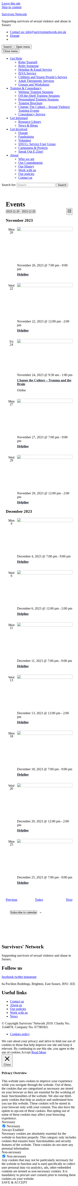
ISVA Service (27, 73)
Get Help (16, 58)
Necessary (13, 1126)
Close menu (10, 51)
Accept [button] (26, 1052)
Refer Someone (28, 66)
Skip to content (11, 7)
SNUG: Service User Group (37, 144)
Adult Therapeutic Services (36, 81)
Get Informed (19, 118)
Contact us (38, 32)
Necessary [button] (8, 1122)
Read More (38, 1052)
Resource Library (29, 121)
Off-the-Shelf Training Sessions (39, 95)
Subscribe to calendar (23, 912)
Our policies (26, 174)
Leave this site (11, 3)
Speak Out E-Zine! (30, 151)
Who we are (26, 159)
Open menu (23, 46)
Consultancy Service (31, 114)
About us (16, 1005)
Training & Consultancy (26, 88)
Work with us (27, 170)
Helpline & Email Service (35, 69)
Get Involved (18, 129)
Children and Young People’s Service (42, 77)
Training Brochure (30, 103)
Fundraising (26, 136)
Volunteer (24, 140)
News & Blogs (28, 125)
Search (7, 46)
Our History (26, 166)
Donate (15, 35)
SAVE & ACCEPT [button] (14, 1182)
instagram (30, 977)
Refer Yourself (27, 62)
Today (39, 899)
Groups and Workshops (33, 84)
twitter (19, 977)
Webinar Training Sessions (35, 92)
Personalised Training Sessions (38, 99)
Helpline (23, 274)
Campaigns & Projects (33, 148)
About (14, 155)
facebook (8, 977)
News (14, 1016)
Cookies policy (20, 1034)
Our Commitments (30, 162)
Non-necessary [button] (11, 1152)
